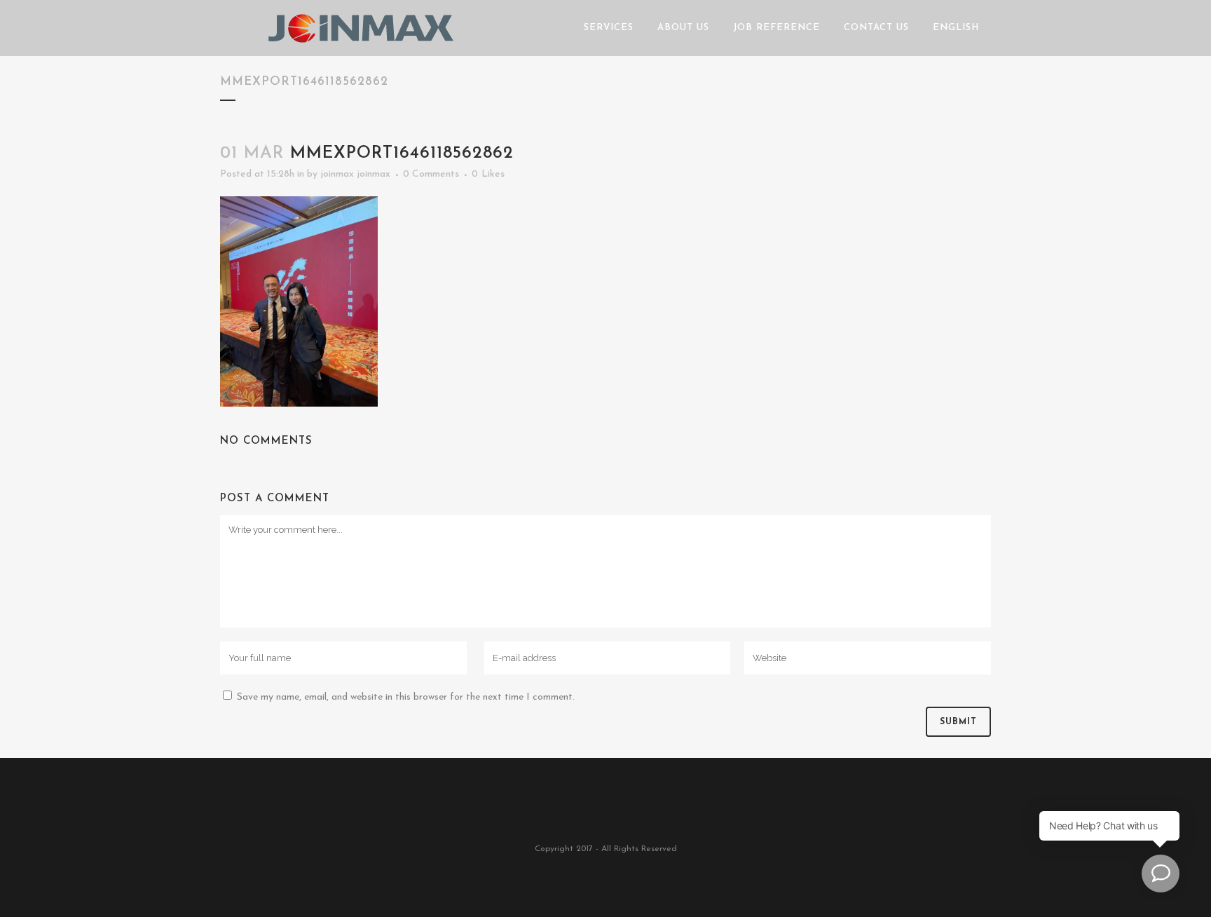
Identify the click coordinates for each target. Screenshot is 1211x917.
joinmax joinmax (355, 174)
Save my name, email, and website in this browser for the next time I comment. (406, 697)
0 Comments (431, 174)
